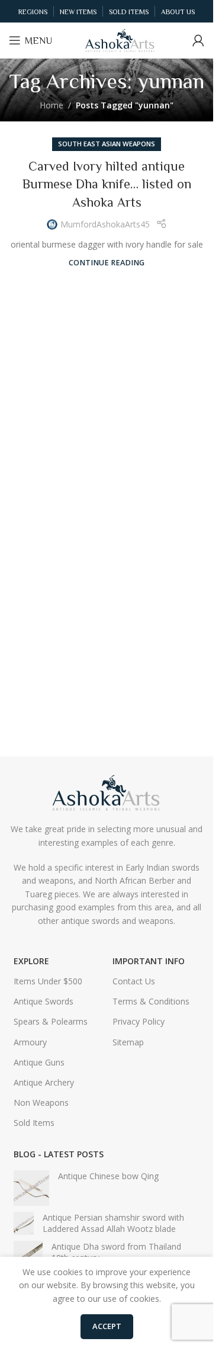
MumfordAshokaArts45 (105, 224)
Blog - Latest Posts (59, 1154)
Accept (106, 1326)
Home (51, 105)
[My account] (198, 40)
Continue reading (106, 263)
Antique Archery (44, 1082)
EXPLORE (31, 961)
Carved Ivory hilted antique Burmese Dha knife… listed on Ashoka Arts (106, 184)
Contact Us (133, 981)
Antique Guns (39, 1062)
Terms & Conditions (150, 1001)
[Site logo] (120, 39)
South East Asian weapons (106, 143)
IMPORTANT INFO (148, 961)
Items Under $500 (48, 981)
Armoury (30, 1042)
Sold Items (34, 1122)
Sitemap (128, 1042)
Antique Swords (43, 1001)
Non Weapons (41, 1102)
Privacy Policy (138, 1021)
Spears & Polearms (51, 1021)
